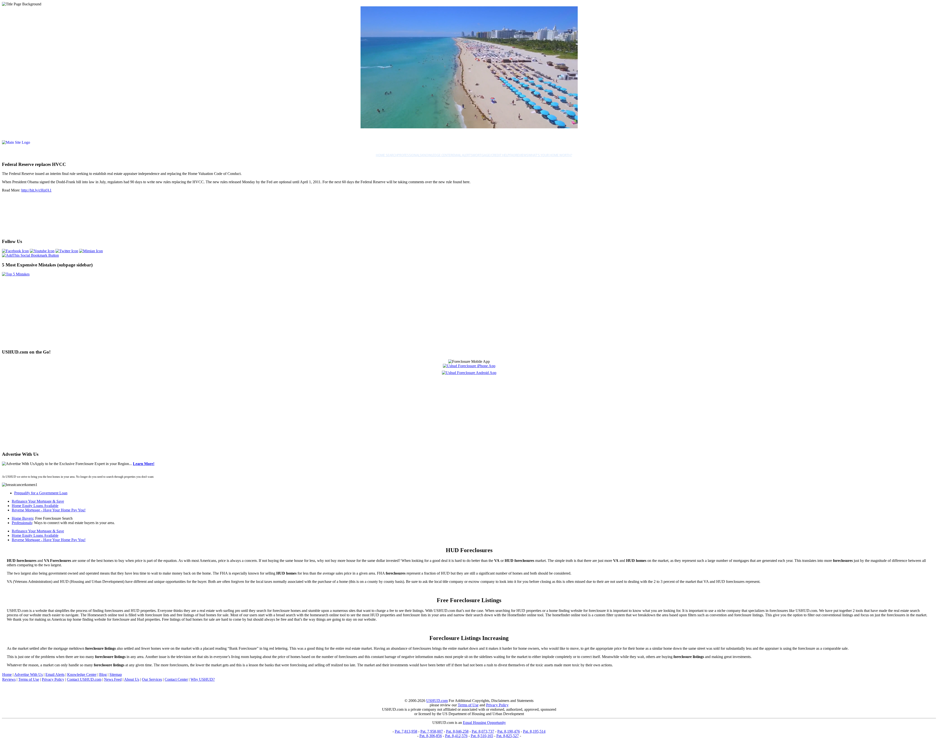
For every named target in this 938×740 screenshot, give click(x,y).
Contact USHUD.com (84, 679)
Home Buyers (22, 518)
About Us (131, 679)
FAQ (512, 155)
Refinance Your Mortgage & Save (38, 501)
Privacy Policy (53, 679)
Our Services (152, 679)
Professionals (409, 155)
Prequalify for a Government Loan (40, 493)
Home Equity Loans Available (35, 506)
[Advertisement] (59, 231)
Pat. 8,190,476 (508, 731)
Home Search (386, 155)
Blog (103, 674)
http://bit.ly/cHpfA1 (36, 190)
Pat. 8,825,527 (507, 736)
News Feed (113, 679)
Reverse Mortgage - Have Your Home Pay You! (48, 510)
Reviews (521, 155)
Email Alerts (463, 155)
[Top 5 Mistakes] (16, 274)
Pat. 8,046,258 (457, 731)
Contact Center (176, 679)
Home (7, 674)
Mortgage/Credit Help (491, 155)
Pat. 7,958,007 (431, 731)
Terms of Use (28, 679)
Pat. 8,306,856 (430, 736)
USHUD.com (437, 701)
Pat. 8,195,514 (534, 731)
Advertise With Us (28, 674)
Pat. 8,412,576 (456, 736)
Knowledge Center (437, 155)
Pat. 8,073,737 (483, 731)
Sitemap (115, 674)
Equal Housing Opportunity (484, 722)
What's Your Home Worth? (550, 155)
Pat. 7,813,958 (406, 731)
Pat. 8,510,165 (482, 736)
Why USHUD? (203, 679)
